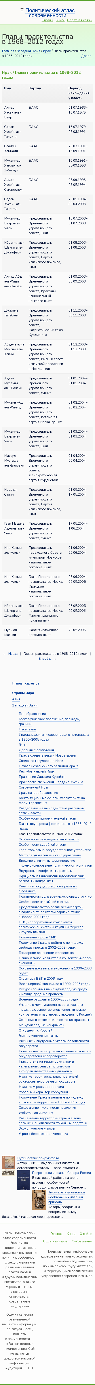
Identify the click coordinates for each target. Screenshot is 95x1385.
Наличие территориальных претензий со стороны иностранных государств (48, 1079)
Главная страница (25, 683)
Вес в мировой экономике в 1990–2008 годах (54, 984)
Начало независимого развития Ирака (48, 766)
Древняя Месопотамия (37, 750)
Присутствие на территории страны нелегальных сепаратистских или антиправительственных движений (46, 1066)
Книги (60, 20)
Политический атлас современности (50, 12)
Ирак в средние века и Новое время (47, 755)
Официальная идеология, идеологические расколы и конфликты (52, 878)
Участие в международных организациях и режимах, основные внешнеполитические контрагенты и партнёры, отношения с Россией (55, 1009)
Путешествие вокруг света (38, 1158)
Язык (23, 745)
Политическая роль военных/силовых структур (55, 896)
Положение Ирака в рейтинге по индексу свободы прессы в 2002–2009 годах (51, 945)
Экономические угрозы (37, 1128)
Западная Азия (28, 51)
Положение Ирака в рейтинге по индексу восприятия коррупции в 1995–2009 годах (52, 1099)
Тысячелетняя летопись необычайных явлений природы (66, 1197)
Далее (86, 56)
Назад (13, 653)
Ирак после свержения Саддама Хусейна (51, 782)
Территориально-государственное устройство (55, 850)
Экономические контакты (38, 1036)
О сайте (86, 1234)
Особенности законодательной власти (49, 839)
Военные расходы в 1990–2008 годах (48, 999)
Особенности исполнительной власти (47, 818)
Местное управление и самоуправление (50, 855)
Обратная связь (79, 20)
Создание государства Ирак (41, 761)
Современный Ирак (34, 787)
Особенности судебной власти (42, 844)
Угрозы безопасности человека (43, 1134)
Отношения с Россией (35, 1030)
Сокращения (82, 1241)
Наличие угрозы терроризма (41, 1087)
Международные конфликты (41, 1025)
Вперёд (44, 658)
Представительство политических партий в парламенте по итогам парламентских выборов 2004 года (51, 912)
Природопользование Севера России (61, 1173)
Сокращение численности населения (47, 1107)
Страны (47, 20)
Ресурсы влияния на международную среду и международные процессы (53, 991)
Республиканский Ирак (37, 771)
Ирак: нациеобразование (38, 793)
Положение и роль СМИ (37, 937)
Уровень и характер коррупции (43, 1092)
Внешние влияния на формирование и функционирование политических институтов (55, 863)
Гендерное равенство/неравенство (46, 953)
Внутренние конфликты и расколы (45, 871)
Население (27, 729)
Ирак (47, 51)
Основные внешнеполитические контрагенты (54, 1020)
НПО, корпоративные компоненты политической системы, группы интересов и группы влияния (51, 927)
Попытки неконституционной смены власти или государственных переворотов (55, 1053)
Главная (8, 51)
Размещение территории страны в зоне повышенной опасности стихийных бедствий (53, 1120)
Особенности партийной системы (44, 902)
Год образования (32, 714)
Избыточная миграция (36, 1113)
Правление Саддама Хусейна (42, 777)
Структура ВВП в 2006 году (41, 978)
